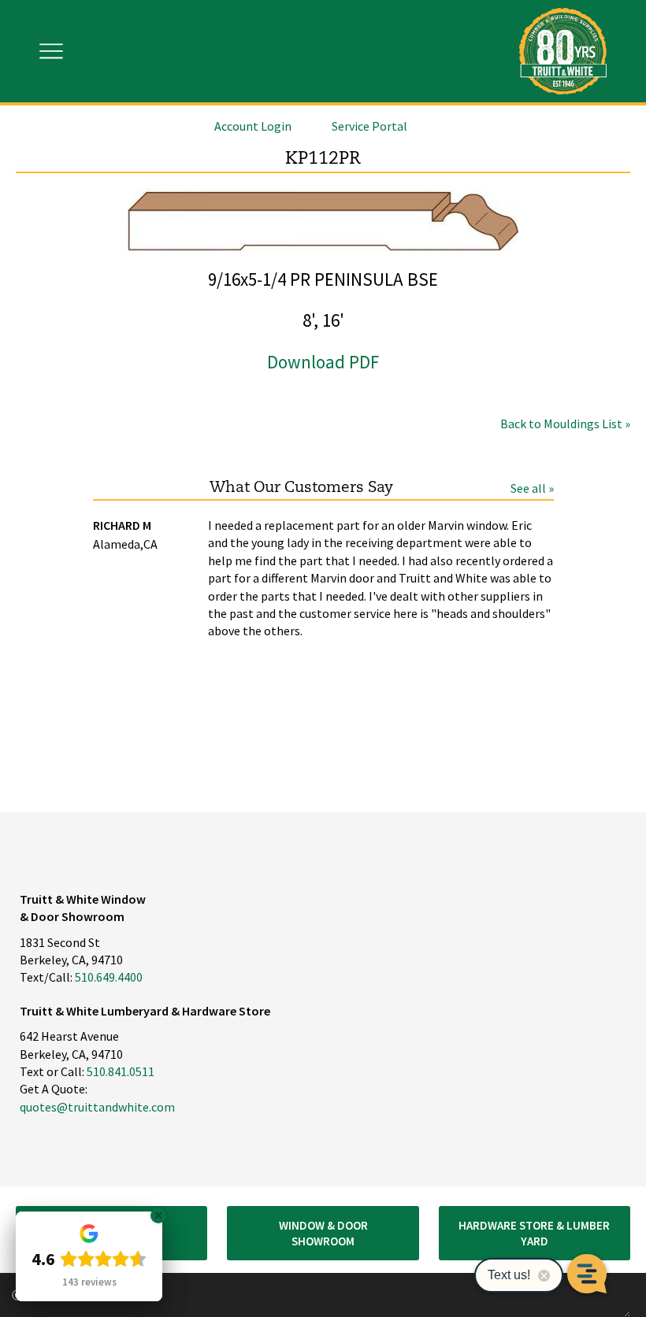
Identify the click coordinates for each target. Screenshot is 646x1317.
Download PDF (323, 361)
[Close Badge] (158, 1215)
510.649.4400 (109, 977)
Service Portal (369, 126)
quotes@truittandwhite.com (97, 1107)
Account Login (252, 126)
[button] (322, 1233)
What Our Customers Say (301, 487)
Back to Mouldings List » (565, 423)
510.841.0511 (120, 1071)
